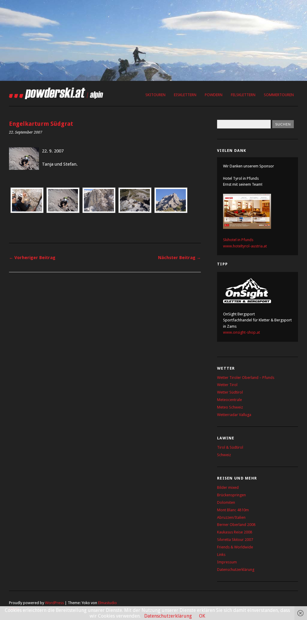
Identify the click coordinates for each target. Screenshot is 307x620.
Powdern (213, 95)
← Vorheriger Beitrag (32, 257)
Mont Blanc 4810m (233, 510)
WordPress (54, 603)
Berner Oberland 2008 (236, 524)
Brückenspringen (231, 495)
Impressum (227, 562)
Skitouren (155, 95)
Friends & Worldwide (235, 547)
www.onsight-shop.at (241, 332)
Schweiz (224, 455)
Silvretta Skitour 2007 (235, 539)
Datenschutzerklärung (235, 569)
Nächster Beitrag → (179, 257)
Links (221, 554)
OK (202, 616)
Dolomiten (226, 502)
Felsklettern (243, 95)
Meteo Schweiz (230, 407)
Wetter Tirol (227, 384)
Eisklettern (185, 95)
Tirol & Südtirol (230, 447)
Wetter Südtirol (230, 392)
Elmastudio (107, 603)
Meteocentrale (229, 399)
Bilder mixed (228, 487)
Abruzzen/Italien (231, 517)
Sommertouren (279, 95)
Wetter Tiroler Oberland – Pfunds (245, 377)
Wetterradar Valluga (234, 414)
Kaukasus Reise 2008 (234, 532)
